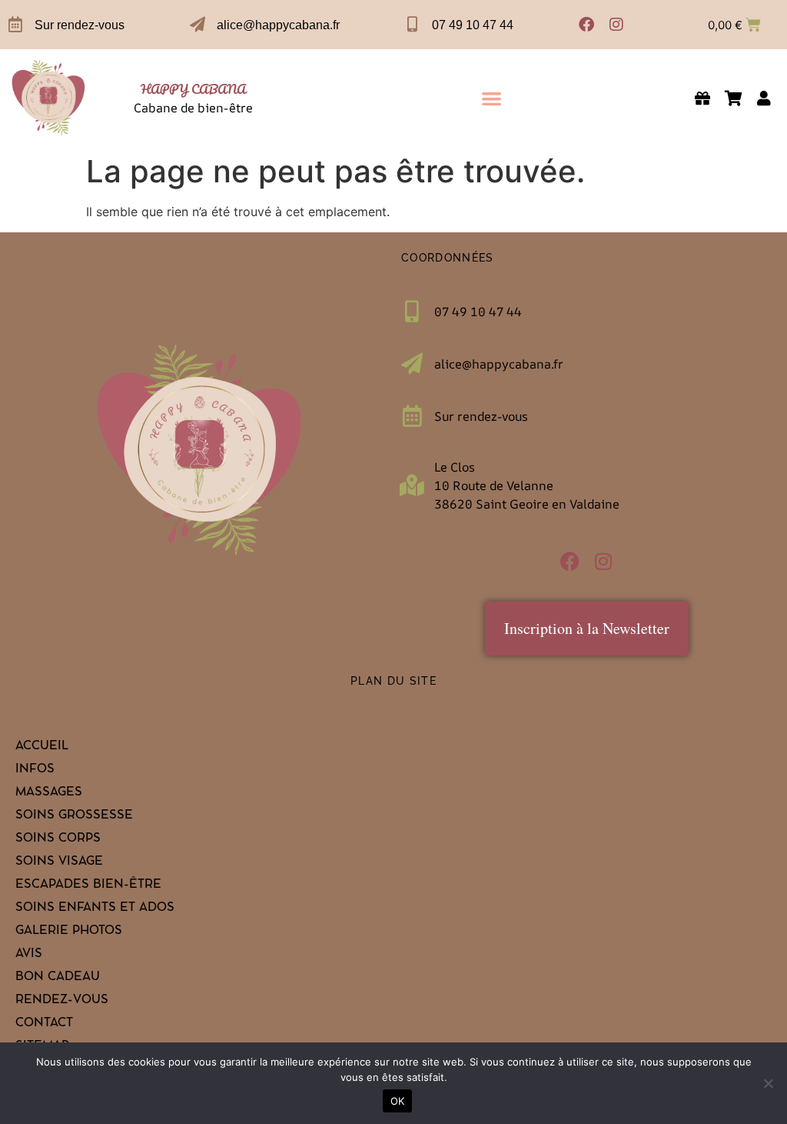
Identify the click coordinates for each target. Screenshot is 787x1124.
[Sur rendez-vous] (15, 24)
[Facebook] (586, 24)
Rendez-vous (61, 1001)
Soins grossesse (74, 816)
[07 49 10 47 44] (412, 24)
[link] (49, 98)
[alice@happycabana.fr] (197, 24)
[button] (491, 98)
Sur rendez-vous (80, 25)
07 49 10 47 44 (472, 25)
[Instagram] (616, 24)
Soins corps (58, 839)
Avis (28, 954)
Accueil (41, 747)
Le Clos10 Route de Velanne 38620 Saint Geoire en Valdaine (526, 485)
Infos (35, 770)
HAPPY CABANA (193, 88)
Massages (48, 793)
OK (397, 1101)
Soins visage (59, 862)
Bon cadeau (57, 978)
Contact (44, 1024)
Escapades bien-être (88, 885)
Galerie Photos (68, 931)
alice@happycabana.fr (278, 25)
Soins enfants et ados (94, 908)
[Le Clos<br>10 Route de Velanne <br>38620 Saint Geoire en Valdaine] (412, 485)
